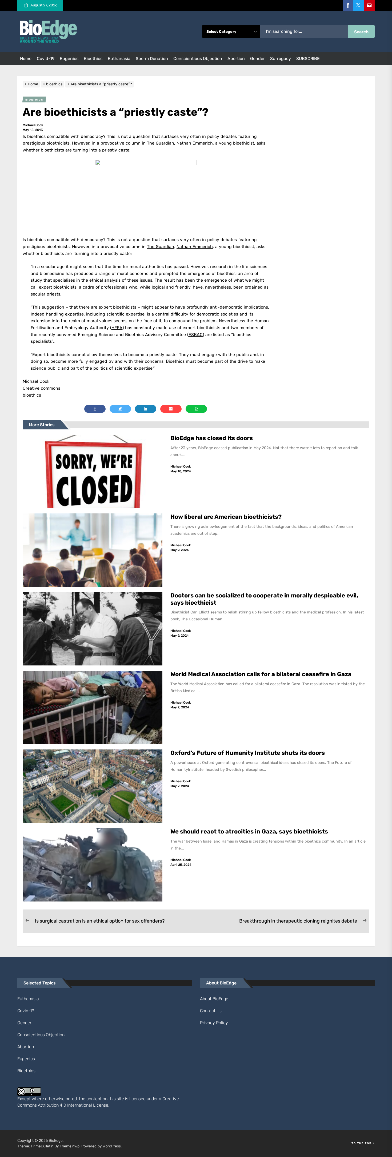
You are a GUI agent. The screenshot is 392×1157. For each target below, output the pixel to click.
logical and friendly (171, 287)
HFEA (116, 327)
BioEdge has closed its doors (211, 438)
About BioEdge (214, 998)
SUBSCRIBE (308, 58)
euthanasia (119, 58)
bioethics (93, 58)
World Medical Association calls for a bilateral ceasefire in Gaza (261, 674)
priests (53, 294)
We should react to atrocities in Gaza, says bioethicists (249, 831)
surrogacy (280, 58)
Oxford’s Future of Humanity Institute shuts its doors (248, 752)
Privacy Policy (214, 1022)
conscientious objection (197, 58)
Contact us (211, 1010)
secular (38, 294)
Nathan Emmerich (195, 246)
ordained (254, 287)
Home (25, 58)
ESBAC (196, 334)
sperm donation (152, 58)
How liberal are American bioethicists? (226, 516)
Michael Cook (33, 125)
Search (361, 31)
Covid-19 (45, 58)
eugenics (69, 58)
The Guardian (160, 246)
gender (257, 58)
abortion (236, 58)
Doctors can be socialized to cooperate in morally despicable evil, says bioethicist (264, 599)
